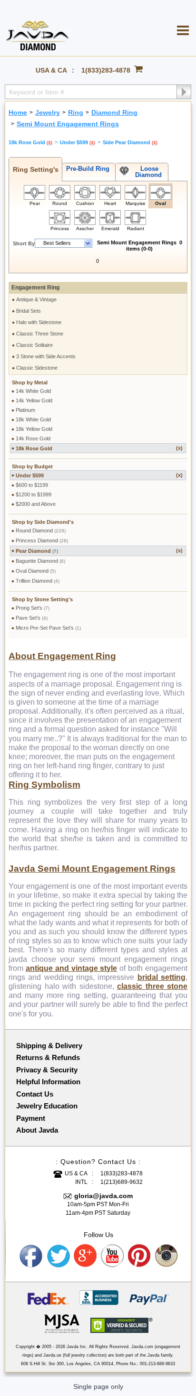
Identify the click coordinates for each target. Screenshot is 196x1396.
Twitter (58, 1256)
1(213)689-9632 (121, 1182)
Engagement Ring (35, 287)
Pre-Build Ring (85, 168)
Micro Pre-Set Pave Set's (48, 628)
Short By (24, 243)
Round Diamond (41, 530)
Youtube (113, 1256)
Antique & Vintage (36, 299)
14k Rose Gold (33, 438)
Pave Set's (32, 618)
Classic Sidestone (37, 368)
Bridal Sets (28, 311)
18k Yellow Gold (34, 429)
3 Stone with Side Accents (46, 356)
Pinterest (140, 1256)
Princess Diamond (42, 540)
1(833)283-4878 (105, 70)
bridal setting (161, 977)
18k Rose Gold (99, 448)
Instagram (167, 1256)
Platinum (25, 410)
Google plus (86, 1256)
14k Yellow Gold (34, 400)
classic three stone (152, 986)
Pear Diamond (99, 551)
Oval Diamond (36, 571)
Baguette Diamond (40, 561)
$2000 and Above (36, 504)
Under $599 (99, 475)
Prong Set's (32, 608)
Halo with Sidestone (38, 322)
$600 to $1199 (32, 485)
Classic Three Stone (39, 333)
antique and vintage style (72, 968)
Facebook (31, 1256)
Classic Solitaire (34, 345)
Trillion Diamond (37, 581)
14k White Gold (33, 391)
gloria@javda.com (103, 1196)
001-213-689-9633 (157, 1363)
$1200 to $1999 (33, 494)
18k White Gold (33, 419)
